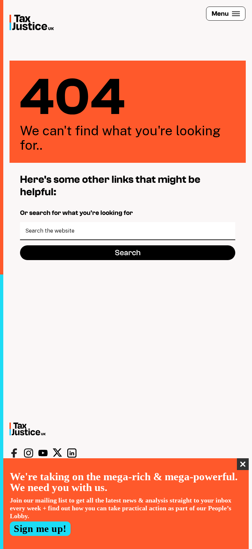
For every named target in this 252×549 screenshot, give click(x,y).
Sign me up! (40, 528)
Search (128, 252)
